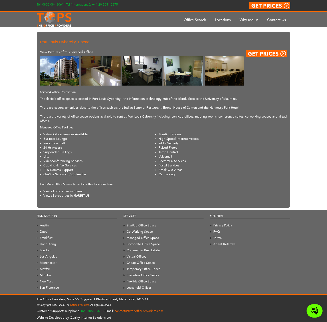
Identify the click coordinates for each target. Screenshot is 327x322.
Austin (44, 225)
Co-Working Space (140, 231)
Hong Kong (48, 244)
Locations (223, 20)
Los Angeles (48, 256)
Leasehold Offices (139, 287)
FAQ (216, 231)
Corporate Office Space (143, 244)
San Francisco (49, 287)
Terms (217, 238)
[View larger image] (59, 70)
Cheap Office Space (141, 262)
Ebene (78, 191)
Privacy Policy (222, 225)
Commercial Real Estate (143, 250)
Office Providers (79, 304)
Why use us (249, 20)
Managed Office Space (143, 238)
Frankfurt (46, 238)
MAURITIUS (82, 195)
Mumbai (45, 275)
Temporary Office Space (143, 269)
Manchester (48, 262)
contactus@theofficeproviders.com (139, 311)
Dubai (44, 231)
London (45, 250)
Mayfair (45, 269)
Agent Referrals (224, 244)
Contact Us (276, 20)
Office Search (195, 20)
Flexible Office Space (141, 281)
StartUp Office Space (141, 225)
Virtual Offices (136, 256)
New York (46, 281)
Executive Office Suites (143, 275)
